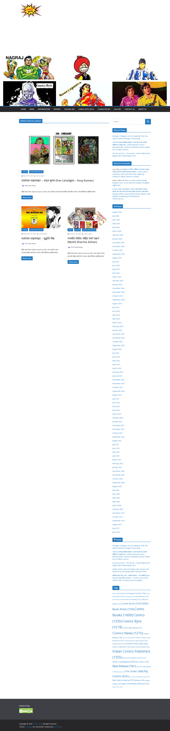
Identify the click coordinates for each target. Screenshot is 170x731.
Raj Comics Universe (123, 680)
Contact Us (130, 109)
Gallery (117, 109)
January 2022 (117, 422)
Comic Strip (127, 638)
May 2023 (116, 361)
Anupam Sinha (136, 593)
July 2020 (115, 490)
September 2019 (118, 521)
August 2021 (117, 441)
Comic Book (131, 603)
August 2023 (117, 349)
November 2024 (118, 292)
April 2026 (116, 227)
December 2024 (118, 288)
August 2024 (117, 303)
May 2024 (116, 315)
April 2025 (116, 273)
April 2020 (116, 501)
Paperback (120, 672)
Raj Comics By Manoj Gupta (139, 677)
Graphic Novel (140, 641)
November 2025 (118, 246)
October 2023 (117, 342)
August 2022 (117, 395)
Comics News (127, 633)
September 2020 (118, 482)
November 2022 (118, 383)
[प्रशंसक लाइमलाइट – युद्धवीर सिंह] (41, 217)
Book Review (142, 596)
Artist (70, 230)
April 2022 (116, 410)
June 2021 (116, 448)
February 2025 (117, 281)
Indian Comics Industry (140, 647)
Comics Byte (40, 176)
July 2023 (115, 353)
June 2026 (116, 220)
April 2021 (116, 456)
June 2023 (116, 357)
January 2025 (117, 284)
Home (23, 109)
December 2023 (118, 334)
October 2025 (117, 250)
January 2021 (117, 467)
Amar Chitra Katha (120, 593)
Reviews (57, 109)
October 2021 (117, 433)
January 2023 (117, 376)
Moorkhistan (44, 109)
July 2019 (115, 528)
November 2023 (118, 338)
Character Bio (104, 109)
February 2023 (117, 372)
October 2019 (117, 517)
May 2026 (116, 223)
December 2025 (118, 242)
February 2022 (117, 418)
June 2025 (116, 265)
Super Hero (117, 687)
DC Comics (144, 638)
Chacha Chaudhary (133, 599)
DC (135, 638)
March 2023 (116, 368)
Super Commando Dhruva (135, 683)
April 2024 (116, 319)
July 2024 (115, 307)
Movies (117, 662)
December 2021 (118, 425)
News (32, 109)
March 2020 (116, 505)
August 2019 (117, 524)
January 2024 (117, 330)
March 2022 (116, 414)
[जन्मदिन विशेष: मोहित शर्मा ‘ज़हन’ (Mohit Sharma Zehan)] (87, 217)
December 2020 (118, 471)
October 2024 (117, 296)
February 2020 (117, 509)
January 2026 (117, 239)
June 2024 (116, 311)
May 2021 (116, 452)
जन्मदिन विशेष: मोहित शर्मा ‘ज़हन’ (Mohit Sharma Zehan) (83, 240)
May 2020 (116, 498)
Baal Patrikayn (128, 596)
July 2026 (115, 216)
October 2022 (117, 387)
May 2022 (116, 406)
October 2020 (117, 479)
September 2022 (118, 391)
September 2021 (118, 437)
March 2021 (116, 460)
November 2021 (118, 429)
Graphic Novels (119, 644)
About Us (142, 109)
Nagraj (128, 661)
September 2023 (118, 345)
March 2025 (116, 277)
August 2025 (117, 258)
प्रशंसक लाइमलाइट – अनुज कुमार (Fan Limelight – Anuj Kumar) (57, 180)
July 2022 (115, 399)
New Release (124, 666)
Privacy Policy (24, 706)
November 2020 (118, 475)
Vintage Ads (69, 109)
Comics (24, 172)
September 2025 (118, 254)
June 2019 (116, 532)
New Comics (141, 662)
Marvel (126, 658)
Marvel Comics (139, 658)
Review (140, 680)
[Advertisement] (85, 38)
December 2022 (118, 380)
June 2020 (116, 494)
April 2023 (116, 364)
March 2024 (116, 322)
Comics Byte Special (36, 172)
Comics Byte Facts (86, 109)
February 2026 (117, 235)
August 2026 (117, 212)
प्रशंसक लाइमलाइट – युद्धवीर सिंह (37, 238)
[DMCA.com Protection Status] (26, 709)
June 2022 (116, 402)
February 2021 (117, 463)
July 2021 (115, 444)
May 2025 (116, 269)
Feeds (118, 539)
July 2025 (115, 262)
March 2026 (116, 231)
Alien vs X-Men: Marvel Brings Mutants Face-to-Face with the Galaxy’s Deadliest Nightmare (131, 182)
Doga (131, 641)
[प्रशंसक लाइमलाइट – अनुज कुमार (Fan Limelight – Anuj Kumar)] (64, 148)
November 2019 (118, 513)
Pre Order (135, 671)
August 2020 (117, 486)
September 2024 (118, 300)
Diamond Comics (120, 641)
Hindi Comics (135, 643)
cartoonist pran (118, 599)
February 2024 (117, 326)
